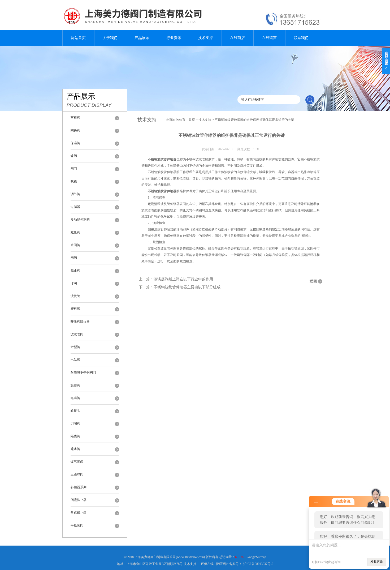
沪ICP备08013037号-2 (258, 564)
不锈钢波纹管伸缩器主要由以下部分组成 (187, 287)
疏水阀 (75, 449)
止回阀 (75, 245)
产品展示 (142, 38)
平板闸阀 (77, 525)
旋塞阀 (75, 385)
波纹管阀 (77, 334)
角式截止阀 (78, 513)
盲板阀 (75, 117)
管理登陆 (222, 564)
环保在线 (207, 564)
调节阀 (75, 194)
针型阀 (75, 347)
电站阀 (75, 360)
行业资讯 (173, 38)
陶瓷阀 (75, 130)
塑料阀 (75, 309)
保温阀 (75, 143)
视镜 (74, 181)
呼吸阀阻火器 (80, 321)
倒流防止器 (78, 500)
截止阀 (75, 270)
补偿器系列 (78, 487)
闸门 (74, 168)
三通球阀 (77, 474)
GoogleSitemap (256, 557)
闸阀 (74, 258)
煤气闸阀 (77, 462)
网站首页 (78, 38)
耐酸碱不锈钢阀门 (83, 372)
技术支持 (205, 38)
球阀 (74, 283)
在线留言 (269, 38)
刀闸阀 (75, 423)
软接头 (75, 411)
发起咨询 (376, 562)
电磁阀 (75, 398)
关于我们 (110, 38)
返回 (313, 281)
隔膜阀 (75, 436)
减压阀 (75, 232)
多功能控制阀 (80, 219)
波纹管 (75, 296)
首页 (192, 120)
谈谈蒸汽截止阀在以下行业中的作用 (183, 279)
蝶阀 (74, 156)
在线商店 (237, 38)
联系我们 (301, 38)
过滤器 (75, 207)
